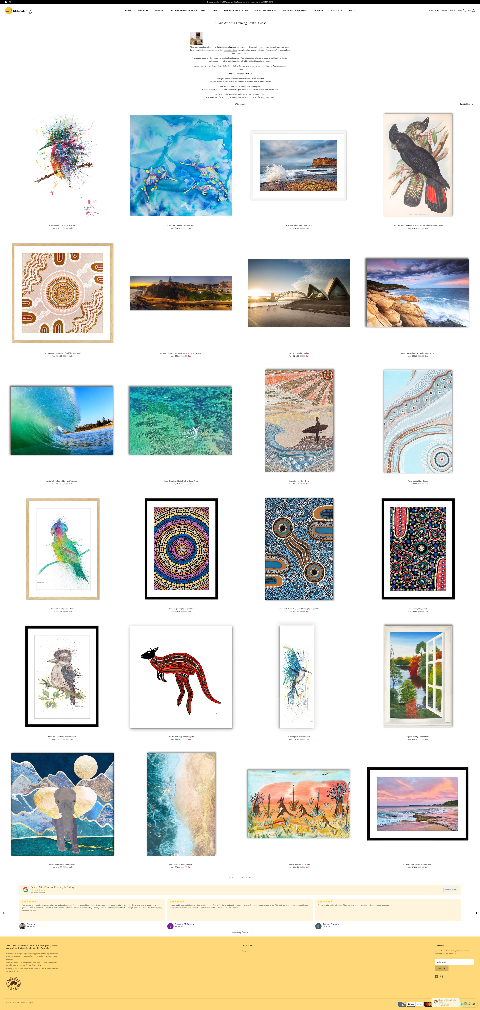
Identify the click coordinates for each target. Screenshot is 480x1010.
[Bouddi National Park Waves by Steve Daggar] (417, 293)
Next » (248, 877)
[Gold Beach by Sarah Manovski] (181, 804)
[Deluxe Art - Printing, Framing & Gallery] (25, 890)
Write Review (450, 890)
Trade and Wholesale (294, 10)
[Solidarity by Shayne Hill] (417, 549)
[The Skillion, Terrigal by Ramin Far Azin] (299, 165)
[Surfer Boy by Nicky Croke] (299, 421)
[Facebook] (6, 2)
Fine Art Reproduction (236, 10)
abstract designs (230, 50)
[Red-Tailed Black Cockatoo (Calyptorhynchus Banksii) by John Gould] (417, 165)
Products (143, 10)
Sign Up (444, 10)
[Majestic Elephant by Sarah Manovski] (62, 804)
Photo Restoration (265, 10)
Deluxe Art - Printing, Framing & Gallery (52, 887)
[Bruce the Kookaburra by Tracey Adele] (62, 676)
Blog (352, 10)
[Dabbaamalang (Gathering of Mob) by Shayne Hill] (62, 293)
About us (318, 10)
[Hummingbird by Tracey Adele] (299, 676)
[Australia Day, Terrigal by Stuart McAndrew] (62, 421)
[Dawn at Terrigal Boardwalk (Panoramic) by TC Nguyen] (181, 293)
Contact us (336, 10)
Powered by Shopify (26, 1003)
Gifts (214, 10)
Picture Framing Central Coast (188, 10)
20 (241, 877)
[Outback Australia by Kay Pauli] (299, 804)
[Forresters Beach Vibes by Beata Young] (417, 804)
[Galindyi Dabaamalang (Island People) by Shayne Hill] (299, 549)
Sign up (441, 968)
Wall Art (159, 10)
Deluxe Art (15, 1003)
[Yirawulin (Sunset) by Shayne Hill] (181, 549)
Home (128, 10)
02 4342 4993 (433, 10)
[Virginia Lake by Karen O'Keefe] (417, 676)
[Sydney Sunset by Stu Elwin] (299, 293)
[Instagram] (9, 2)
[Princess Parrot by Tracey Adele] (62, 549)
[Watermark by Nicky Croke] (417, 421)
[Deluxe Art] (19, 11)
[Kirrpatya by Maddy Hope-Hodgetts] (181, 676)
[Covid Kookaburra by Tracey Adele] (62, 165)
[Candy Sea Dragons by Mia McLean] (181, 165)
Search (244, 951)
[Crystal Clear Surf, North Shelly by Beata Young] (181, 421)
